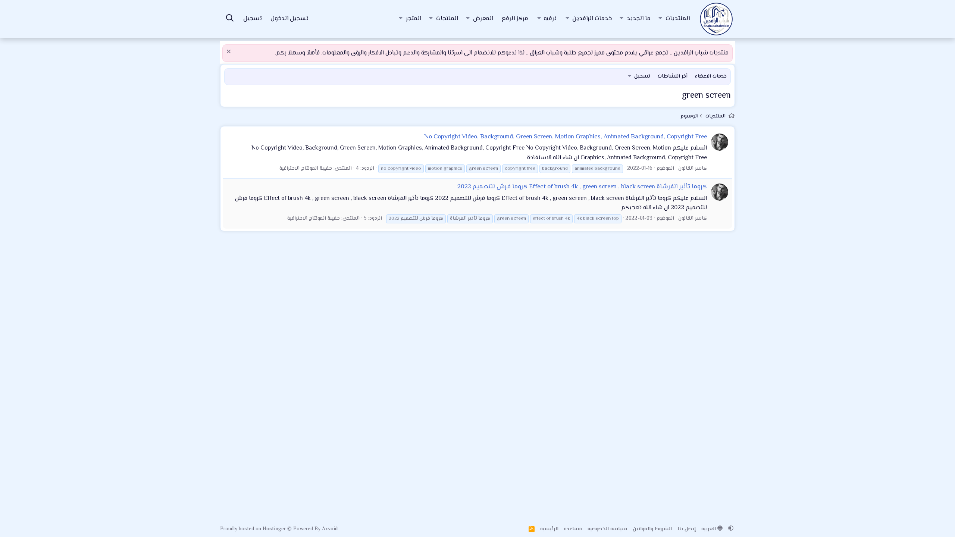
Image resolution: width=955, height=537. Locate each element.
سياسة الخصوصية (607, 529)
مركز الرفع (515, 18)
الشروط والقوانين (652, 529)
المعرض (483, 18)
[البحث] (229, 19)
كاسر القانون (692, 168)
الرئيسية (549, 529)
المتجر (413, 18)
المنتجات (447, 18)
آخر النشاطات (673, 76)
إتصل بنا (686, 529)
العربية (709, 529)
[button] (660, 19)
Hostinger (275, 529)
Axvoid (330, 529)
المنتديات (678, 18)
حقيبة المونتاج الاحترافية (305, 168)
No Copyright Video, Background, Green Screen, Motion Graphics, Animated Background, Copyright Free (565, 137)
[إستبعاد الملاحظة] (229, 52)
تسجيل (642, 76)
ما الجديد (639, 18)
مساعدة (573, 529)
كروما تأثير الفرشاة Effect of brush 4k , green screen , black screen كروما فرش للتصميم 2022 (582, 187)
